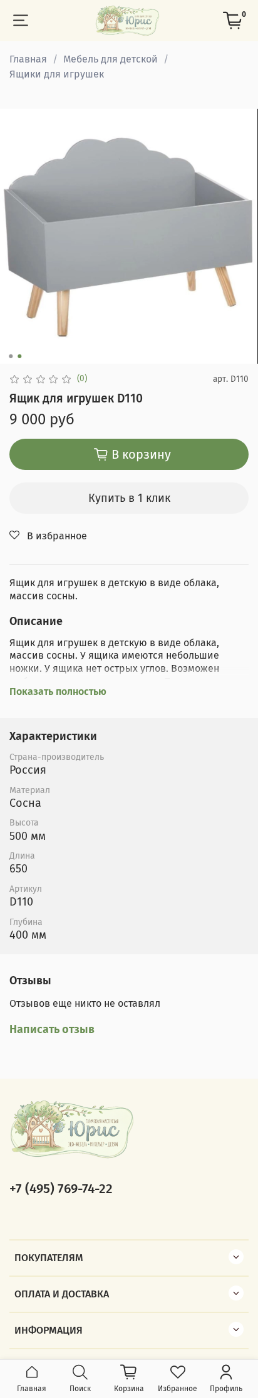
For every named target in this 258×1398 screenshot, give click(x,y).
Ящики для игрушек (56, 74)
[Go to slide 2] (19, 356)
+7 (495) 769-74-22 (61, 1189)
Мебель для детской (110, 59)
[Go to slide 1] (11, 356)
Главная (28, 59)
